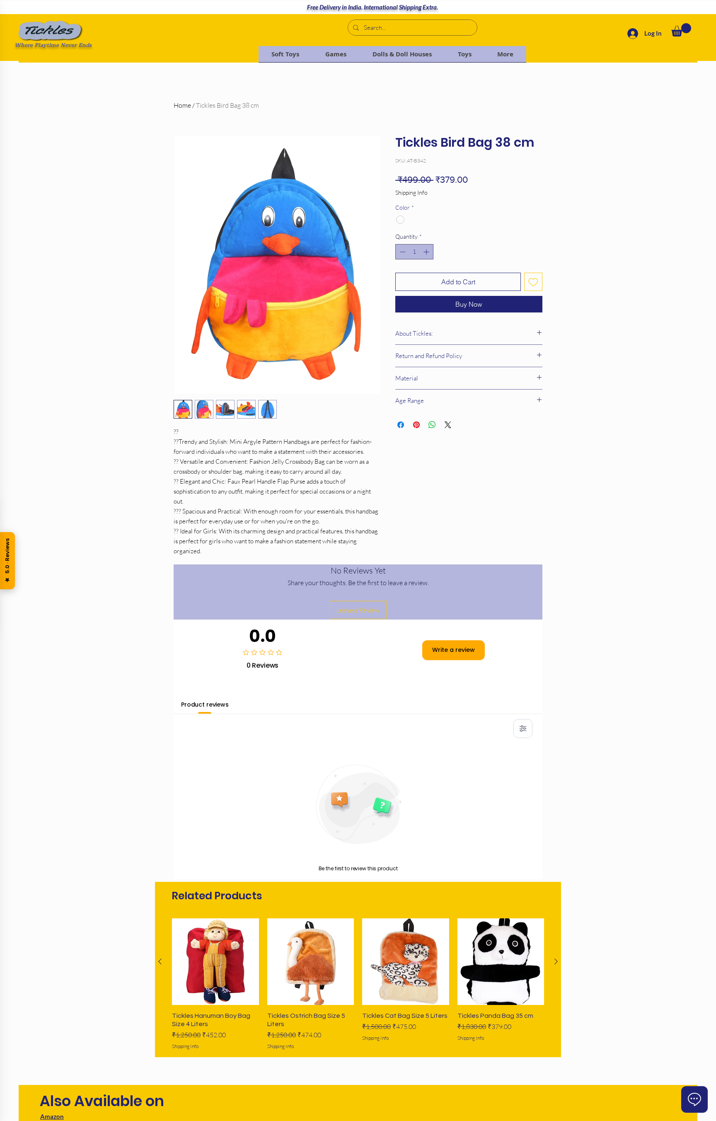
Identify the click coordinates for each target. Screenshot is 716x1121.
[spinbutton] (414, 252)
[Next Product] (556, 961)
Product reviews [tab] (205, 704)
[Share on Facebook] (401, 425)
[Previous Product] (160, 961)
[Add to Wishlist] (533, 282)
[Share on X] (448, 425)
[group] (358, 984)
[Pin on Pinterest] (416, 425)
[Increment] (427, 252)
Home (182, 105)
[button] (681, 29)
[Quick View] (215, 961)
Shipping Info (411, 192)
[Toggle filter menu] (522, 728)
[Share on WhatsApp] (432, 425)
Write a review (453, 650)
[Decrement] (402, 252)
